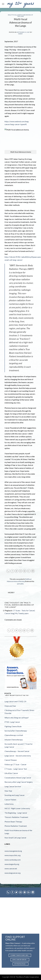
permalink (20, 584)
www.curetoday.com (13, 860)
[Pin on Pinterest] (25, 571)
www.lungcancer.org (12, 873)
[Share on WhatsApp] (8, 571)
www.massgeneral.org (13, 851)
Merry (20, 33)
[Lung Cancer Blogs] (17, 648)
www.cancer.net (11, 868)
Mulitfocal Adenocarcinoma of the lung (20, 15)
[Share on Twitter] (16, 571)
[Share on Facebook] (12, 571)
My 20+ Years (20, 4)
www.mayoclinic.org (12, 855)
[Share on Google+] (29, 571)
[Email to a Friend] (20, 571)
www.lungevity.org (12, 864)
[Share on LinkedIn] (33, 571)
